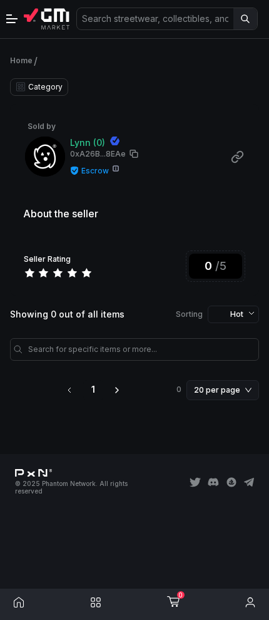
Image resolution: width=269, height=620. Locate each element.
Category (45, 86)
